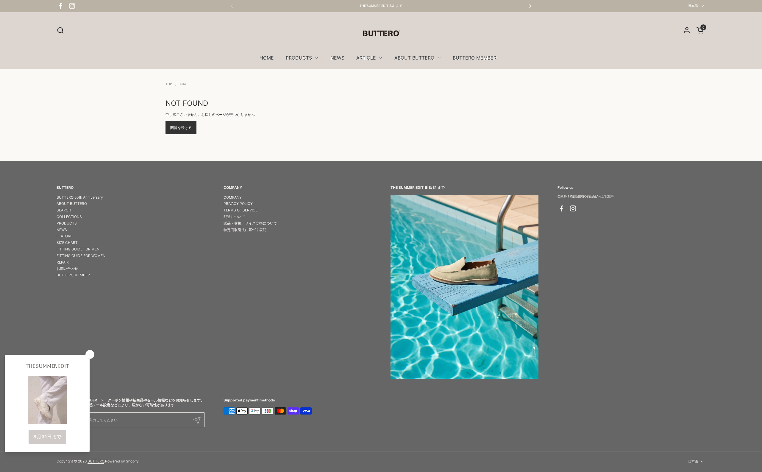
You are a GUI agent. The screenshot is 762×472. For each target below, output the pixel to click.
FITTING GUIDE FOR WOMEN (81, 255)
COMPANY (233, 197)
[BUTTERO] (380, 33)
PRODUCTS (67, 223)
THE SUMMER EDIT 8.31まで (381, 6)
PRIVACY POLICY (238, 203)
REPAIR (63, 262)
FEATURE (64, 236)
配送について (234, 216)
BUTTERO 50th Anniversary (80, 197)
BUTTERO (96, 461)
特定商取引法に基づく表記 (245, 230)
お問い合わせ (67, 268)
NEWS (62, 230)
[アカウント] (687, 30)
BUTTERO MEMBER (73, 275)
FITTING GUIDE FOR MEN (78, 249)
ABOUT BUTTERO (72, 203)
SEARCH (64, 210)
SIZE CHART (67, 242)
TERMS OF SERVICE (240, 210)
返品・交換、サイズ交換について (250, 223)
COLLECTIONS (69, 216)
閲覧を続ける (181, 127)
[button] (60, 30)
